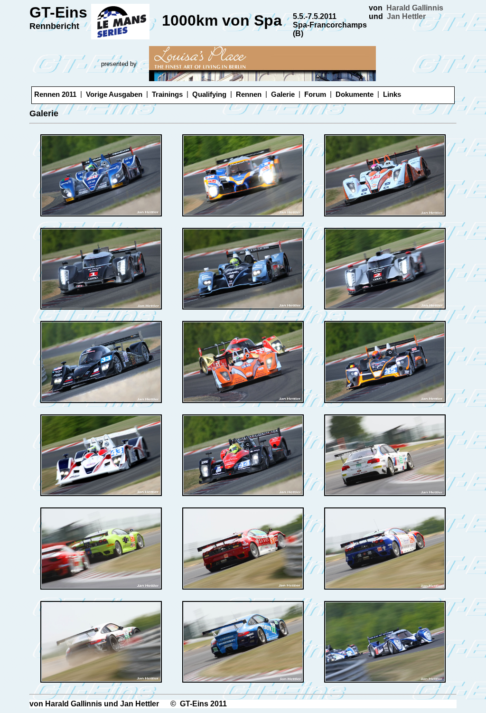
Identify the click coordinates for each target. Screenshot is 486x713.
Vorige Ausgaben (114, 94)
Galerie (283, 94)
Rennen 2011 (55, 94)
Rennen (249, 94)
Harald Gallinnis (414, 8)
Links (392, 94)
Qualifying (209, 94)
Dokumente (355, 94)
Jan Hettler (406, 16)
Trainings (167, 94)
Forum (315, 94)
